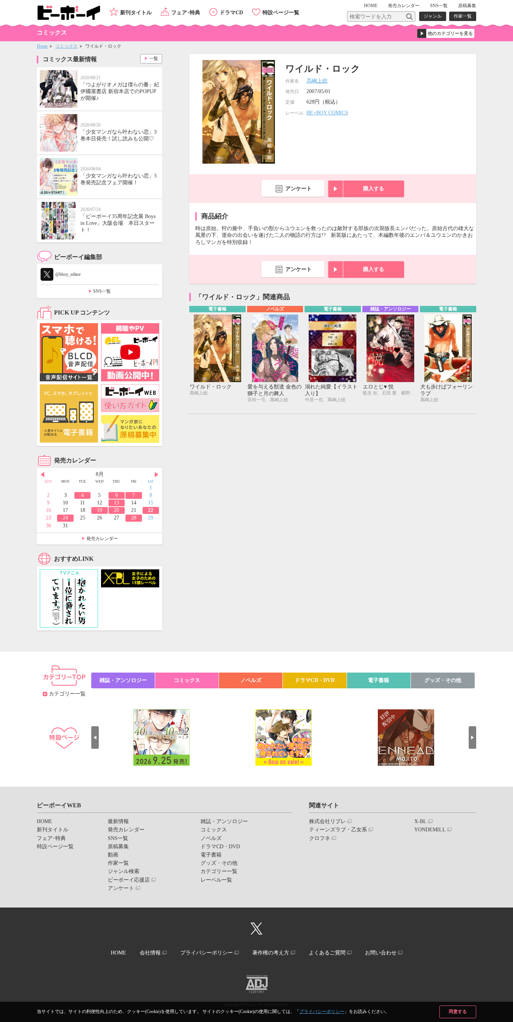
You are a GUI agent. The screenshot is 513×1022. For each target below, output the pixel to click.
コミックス (66, 46)
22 (150, 510)
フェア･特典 (185, 12)
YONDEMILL (430, 829)
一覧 (153, 58)
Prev (42, 474)
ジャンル (433, 16)
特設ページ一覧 (281, 12)
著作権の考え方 (270, 953)
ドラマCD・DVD (315, 680)
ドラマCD (231, 12)
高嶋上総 (316, 81)
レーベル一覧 (216, 880)
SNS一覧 (439, 5)
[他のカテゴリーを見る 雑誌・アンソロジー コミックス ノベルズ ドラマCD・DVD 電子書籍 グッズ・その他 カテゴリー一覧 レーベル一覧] (445, 33)
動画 (113, 855)
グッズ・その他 (442, 680)
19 (99, 510)
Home (42, 46)
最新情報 (118, 821)
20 (116, 510)
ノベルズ (250, 680)
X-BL (420, 821)
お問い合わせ (381, 953)
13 (116, 503)
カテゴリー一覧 (67, 694)
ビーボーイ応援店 (129, 880)
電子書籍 (378, 680)
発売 (403, 5)
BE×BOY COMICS (327, 113)
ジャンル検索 (123, 871)
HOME (370, 5)
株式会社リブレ (327, 821)
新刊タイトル (136, 12)
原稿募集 (467, 5)
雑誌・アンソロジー (123, 680)
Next (156, 474)
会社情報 (150, 953)
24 (65, 518)
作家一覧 (463, 16)
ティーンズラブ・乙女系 (338, 829)
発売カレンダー (102, 538)
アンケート (298, 188)
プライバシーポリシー (321, 1011)
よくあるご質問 (327, 953)
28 (133, 518)
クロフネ (319, 838)
